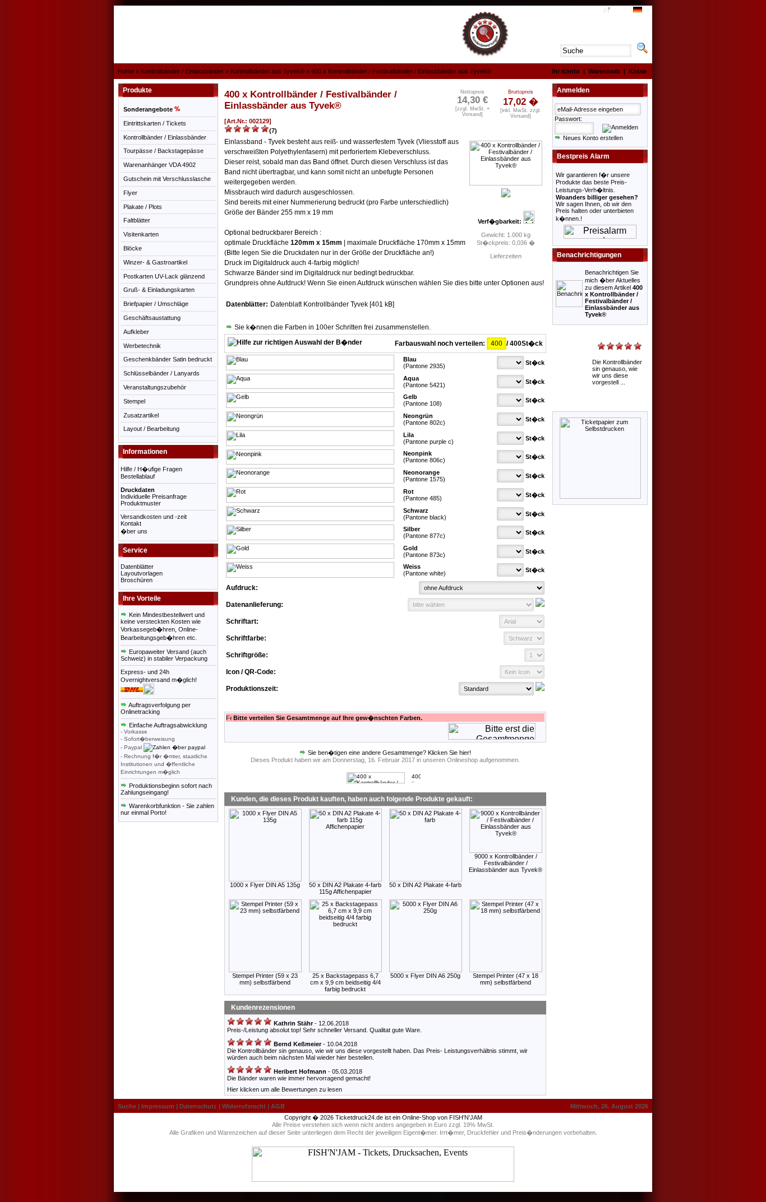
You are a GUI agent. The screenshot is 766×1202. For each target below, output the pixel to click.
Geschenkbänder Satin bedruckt (167, 359)
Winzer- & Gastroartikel (155, 262)
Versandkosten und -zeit (154, 516)
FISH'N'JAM (465, 1117)
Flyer (130, 192)
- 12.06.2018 (310, 1023)
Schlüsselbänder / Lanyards (161, 373)
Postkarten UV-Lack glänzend (164, 276)
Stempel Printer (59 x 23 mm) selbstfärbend (265, 979)
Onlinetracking (140, 711)
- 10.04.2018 (314, 1044)
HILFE (575, 10)
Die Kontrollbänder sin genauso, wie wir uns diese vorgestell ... (617, 372)
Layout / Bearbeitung (151, 428)
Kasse (638, 71)
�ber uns (134, 531)
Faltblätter (136, 220)
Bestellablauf (138, 476)
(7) (273, 130)
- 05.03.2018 (317, 1071)
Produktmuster (141, 503)
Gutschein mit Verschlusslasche (167, 178)
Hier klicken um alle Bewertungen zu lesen (284, 1089)
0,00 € (619, 10)
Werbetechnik (142, 345)
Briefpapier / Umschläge (155, 303)
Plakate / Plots (142, 206)
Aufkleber (136, 331)
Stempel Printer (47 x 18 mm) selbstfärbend (505, 979)
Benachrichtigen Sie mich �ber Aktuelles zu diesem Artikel (614, 293)
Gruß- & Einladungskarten (159, 289)
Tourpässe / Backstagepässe (163, 150)
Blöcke (132, 248)
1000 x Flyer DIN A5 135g (265, 884)
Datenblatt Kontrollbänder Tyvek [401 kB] (333, 304)
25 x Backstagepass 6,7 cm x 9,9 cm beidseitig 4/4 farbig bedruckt (345, 982)
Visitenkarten (141, 234)
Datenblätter (137, 566)
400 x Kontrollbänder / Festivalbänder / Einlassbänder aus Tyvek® (401, 71)
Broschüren (137, 580)
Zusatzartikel (141, 415)
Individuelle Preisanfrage (154, 496)
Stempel (134, 401)
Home (126, 71)
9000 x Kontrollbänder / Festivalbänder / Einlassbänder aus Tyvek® (505, 863)
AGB (593, 10)
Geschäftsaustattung (152, 317)
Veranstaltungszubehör (154, 387)
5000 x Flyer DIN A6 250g (425, 975)
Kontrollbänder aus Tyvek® (267, 71)
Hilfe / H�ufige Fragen (151, 469)
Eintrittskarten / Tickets (154, 123)
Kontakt (131, 523)
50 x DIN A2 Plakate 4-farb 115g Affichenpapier (345, 888)
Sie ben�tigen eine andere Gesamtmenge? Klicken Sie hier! (388, 752)
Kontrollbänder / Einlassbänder (182, 71)
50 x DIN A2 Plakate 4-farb (425, 884)
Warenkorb (604, 71)
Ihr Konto (566, 71)
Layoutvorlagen (142, 573)
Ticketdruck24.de (359, 1117)
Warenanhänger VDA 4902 (159, 164)
